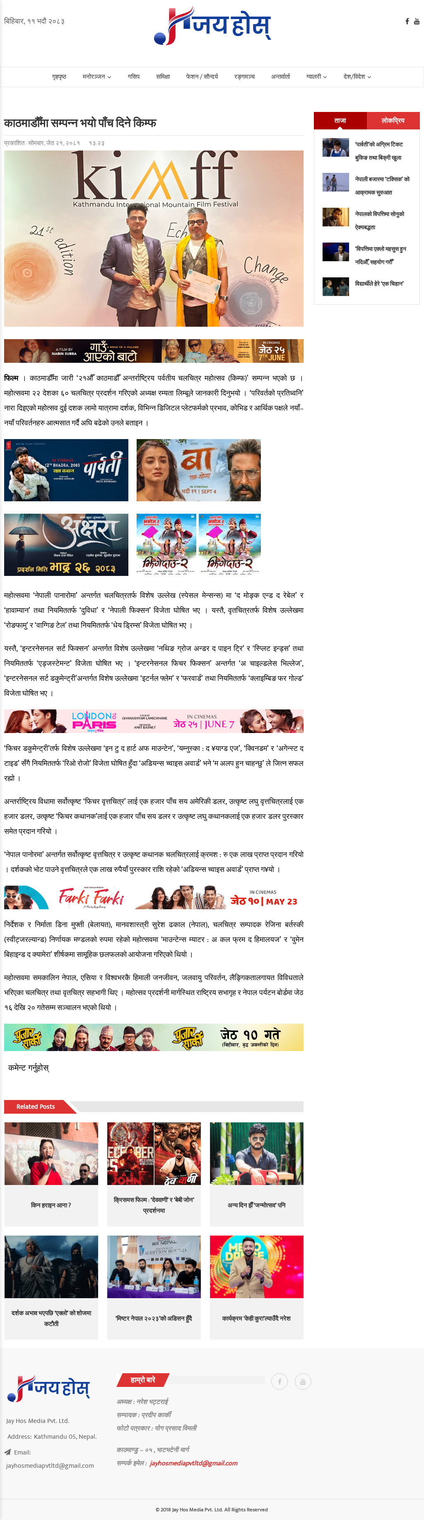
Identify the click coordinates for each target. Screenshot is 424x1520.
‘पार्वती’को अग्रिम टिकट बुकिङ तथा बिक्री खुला (379, 151)
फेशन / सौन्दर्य (202, 77)
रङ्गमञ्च (244, 77)
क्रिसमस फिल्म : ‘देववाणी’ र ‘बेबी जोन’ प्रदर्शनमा (154, 1205)
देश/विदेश (354, 77)
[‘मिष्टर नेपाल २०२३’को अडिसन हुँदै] (154, 1267)
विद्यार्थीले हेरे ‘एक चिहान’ (379, 284)
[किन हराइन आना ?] (51, 1153)
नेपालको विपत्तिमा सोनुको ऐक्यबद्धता (379, 220)
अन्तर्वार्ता (280, 77)
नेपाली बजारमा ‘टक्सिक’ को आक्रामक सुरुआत (382, 186)
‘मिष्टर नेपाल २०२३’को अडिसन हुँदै (154, 1319)
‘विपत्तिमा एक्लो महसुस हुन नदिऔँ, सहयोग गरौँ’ (380, 255)
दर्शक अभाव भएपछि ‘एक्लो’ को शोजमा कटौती (51, 1318)
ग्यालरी (313, 77)
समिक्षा (163, 77)
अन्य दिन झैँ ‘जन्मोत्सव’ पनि (257, 1205)
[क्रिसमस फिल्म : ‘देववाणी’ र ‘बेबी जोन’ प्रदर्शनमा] (154, 1153)
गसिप (134, 77)
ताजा (340, 120)
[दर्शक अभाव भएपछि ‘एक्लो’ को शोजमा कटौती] (51, 1267)
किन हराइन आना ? (51, 1205)
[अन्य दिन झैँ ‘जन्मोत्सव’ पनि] (257, 1153)
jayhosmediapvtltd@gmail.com (193, 1463)
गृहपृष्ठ (59, 77)
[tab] (340, 120)
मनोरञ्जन (94, 77)
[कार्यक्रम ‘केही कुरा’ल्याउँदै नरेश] (257, 1267)
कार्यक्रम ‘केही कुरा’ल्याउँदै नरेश (256, 1319)
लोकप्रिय (393, 120)
